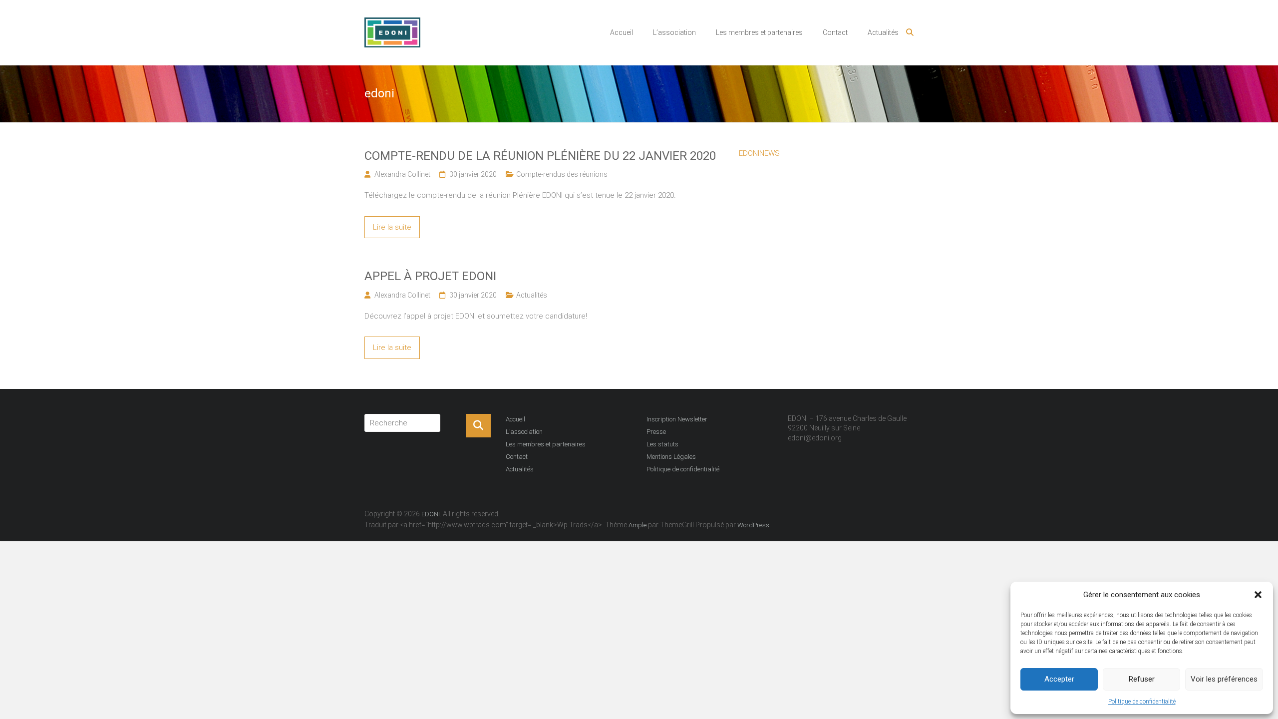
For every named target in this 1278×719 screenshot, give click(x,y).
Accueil (621, 32)
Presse (656, 431)
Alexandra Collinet (402, 174)
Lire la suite (392, 227)
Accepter (1059, 679)
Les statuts (662, 444)
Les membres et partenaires (759, 32)
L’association (674, 32)
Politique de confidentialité (1142, 701)
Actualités (883, 32)
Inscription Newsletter (676, 419)
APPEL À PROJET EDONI (430, 276)
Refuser (1142, 679)
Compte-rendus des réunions (562, 174)
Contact (835, 32)
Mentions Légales (671, 456)
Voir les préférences (1224, 679)
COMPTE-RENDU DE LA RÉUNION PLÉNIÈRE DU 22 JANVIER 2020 (540, 156)
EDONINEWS (759, 153)
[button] (1258, 595)
